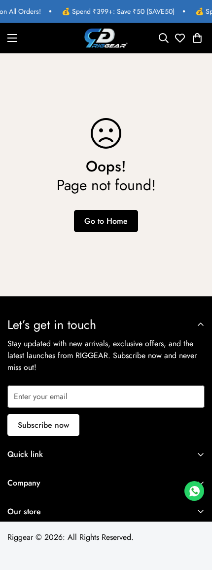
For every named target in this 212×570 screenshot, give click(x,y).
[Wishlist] (179, 38)
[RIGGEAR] (106, 38)
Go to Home (106, 221)
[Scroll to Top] (194, 518)
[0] (197, 38)
